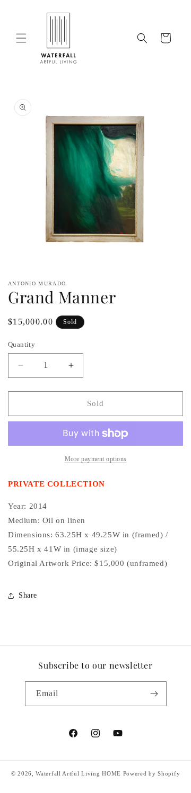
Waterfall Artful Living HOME (78, 773)
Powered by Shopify (151, 773)
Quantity (21, 344)
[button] (21, 38)
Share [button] (28, 595)
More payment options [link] (96, 459)
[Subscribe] (154, 693)
